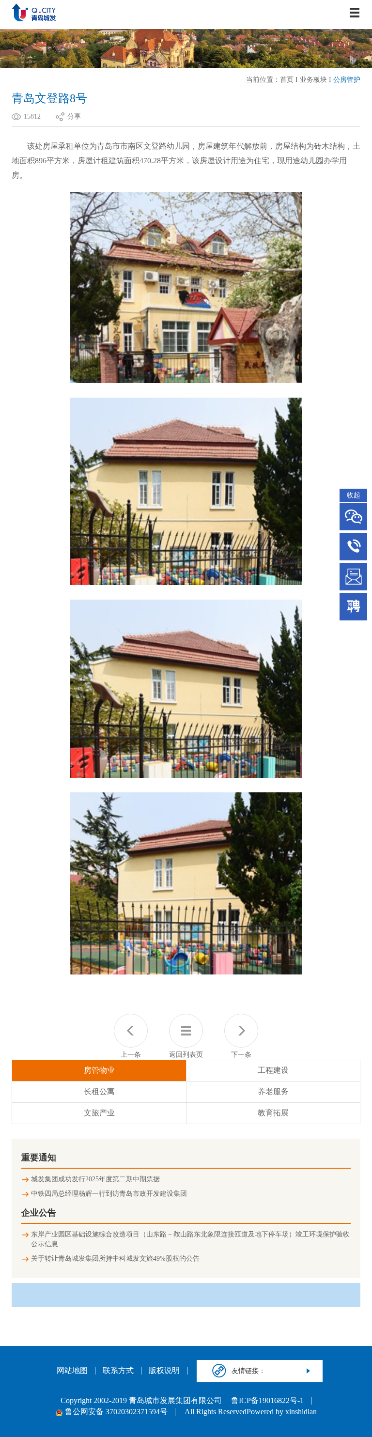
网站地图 (72, 1371)
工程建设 (273, 1070)
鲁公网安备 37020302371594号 (116, 1412)
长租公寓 (99, 1091)
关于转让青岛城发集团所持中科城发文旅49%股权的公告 (115, 1258)
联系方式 (118, 1371)
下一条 (241, 1054)
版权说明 (164, 1371)
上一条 (131, 1054)
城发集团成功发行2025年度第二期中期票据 (95, 1179)
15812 (32, 116)
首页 (287, 79)
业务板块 (313, 79)
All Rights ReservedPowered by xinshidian (251, 1412)
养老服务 (273, 1091)
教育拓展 (273, 1113)
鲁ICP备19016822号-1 (267, 1401)
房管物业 (99, 1070)
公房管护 (346, 79)
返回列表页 (186, 1054)
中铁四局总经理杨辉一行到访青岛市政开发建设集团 (109, 1193)
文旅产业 (99, 1113)
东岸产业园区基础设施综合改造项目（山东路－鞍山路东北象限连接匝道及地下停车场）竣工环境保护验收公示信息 (190, 1239)
